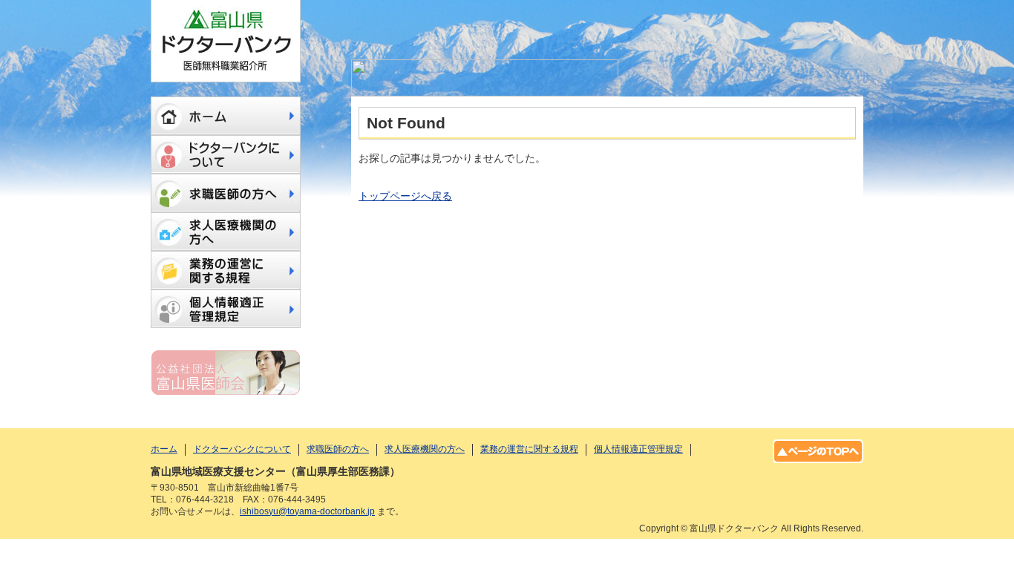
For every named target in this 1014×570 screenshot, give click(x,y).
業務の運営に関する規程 (226, 270)
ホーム (226, 115)
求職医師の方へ (226, 193)
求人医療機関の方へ (226, 231)
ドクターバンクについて (226, 154)
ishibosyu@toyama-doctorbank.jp (307, 511)
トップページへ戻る (405, 196)
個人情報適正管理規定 (226, 308)
